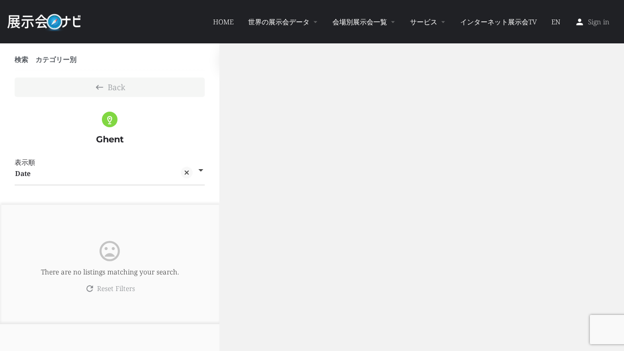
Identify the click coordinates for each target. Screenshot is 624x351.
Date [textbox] (23, 173)
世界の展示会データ (279, 21)
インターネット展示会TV (498, 21)
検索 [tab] (21, 59)
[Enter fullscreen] (612, 88)
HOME (223, 21)
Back (116, 87)
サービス (423, 21)
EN (555, 21)
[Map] (421, 197)
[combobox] (110, 173)
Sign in (598, 21)
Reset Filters (116, 288)
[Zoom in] (612, 55)
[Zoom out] (612, 69)
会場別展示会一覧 (359, 21)
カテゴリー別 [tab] (56, 59)
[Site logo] (45, 21)
